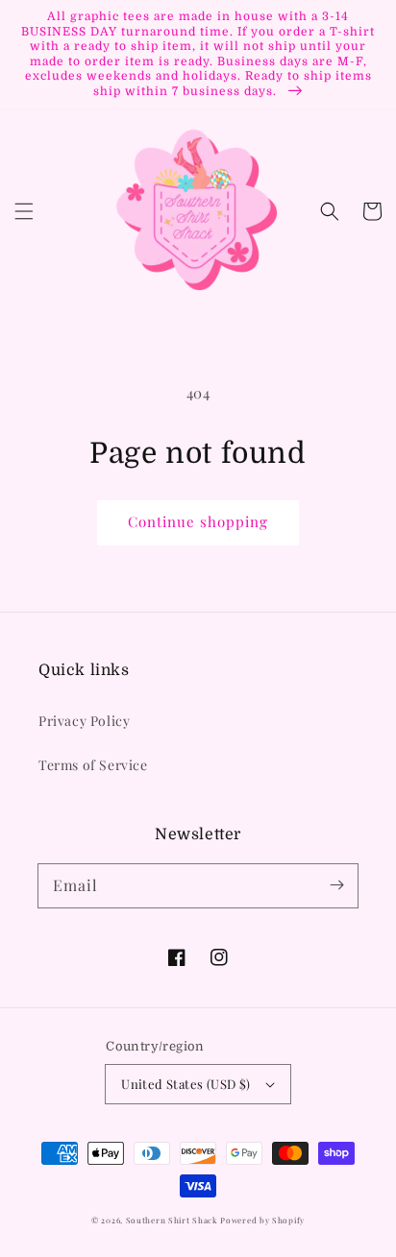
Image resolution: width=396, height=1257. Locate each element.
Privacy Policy (84, 721)
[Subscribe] (336, 885)
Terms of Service (93, 765)
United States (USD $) (185, 1084)
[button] (24, 211)
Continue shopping (198, 521)
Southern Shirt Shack (172, 1220)
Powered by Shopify (262, 1220)
